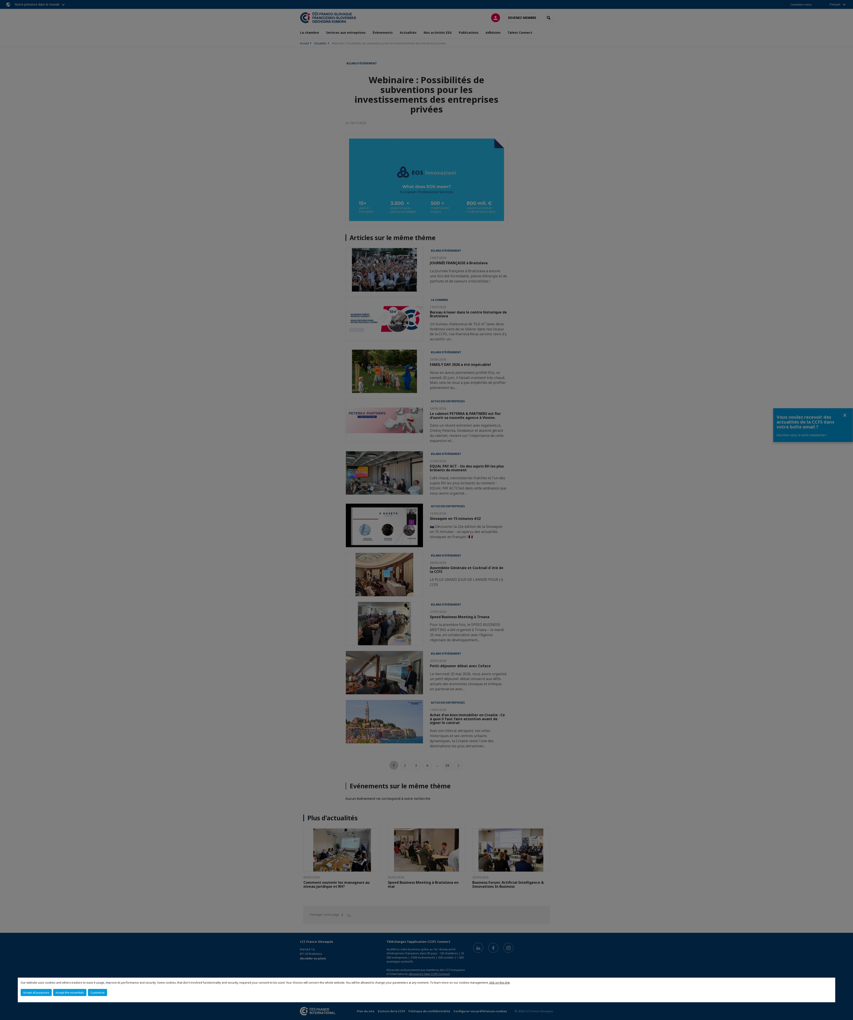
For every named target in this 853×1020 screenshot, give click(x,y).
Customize (97, 992)
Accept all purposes (36, 992)
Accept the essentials (70, 992)
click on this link (499, 982)
